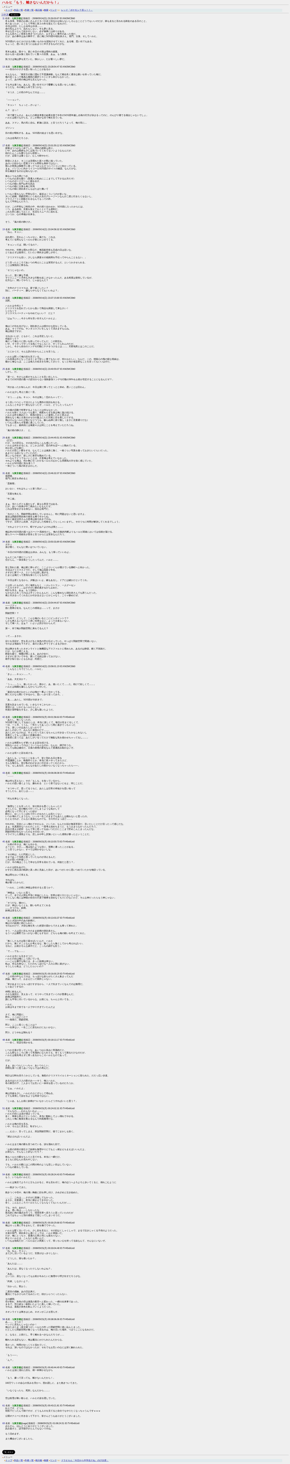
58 (3, 1319)
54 (3, 1174)
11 (3, 18)
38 (3, 602)
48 (3, 1040)
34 (3, 541)
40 (3, 666)
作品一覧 (18, 10)
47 (3, 973)
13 (3, 66)
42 (3, 717)
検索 (46, 10)
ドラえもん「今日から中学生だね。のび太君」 (85, 1460)
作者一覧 (29, 10)
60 (3, 1367)
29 (3, 437)
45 (3, 841)
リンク (53, 10)
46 (3, 918)
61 (3, 1405)
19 (3, 229)
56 (3, 1222)
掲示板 (38, 10)
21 (3, 298)
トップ (8, 10)
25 (3, 369)
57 (3, 1248)
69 (3, 1423)
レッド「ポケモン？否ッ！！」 (77, 10)
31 (3, 473)
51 (3, 1108)
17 (3, 145)
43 (3, 773)
